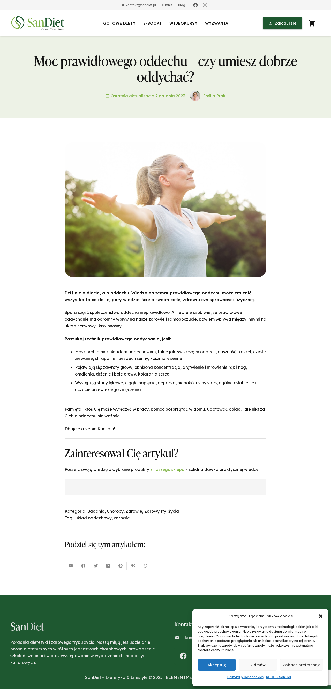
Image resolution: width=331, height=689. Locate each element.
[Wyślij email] (71, 566)
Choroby (115, 511)
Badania (96, 511)
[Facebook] (195, 5)
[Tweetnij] (95, 566)
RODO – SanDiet (278, 677)
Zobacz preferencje (301, 664)
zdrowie (122, 517)
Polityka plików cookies (245, 677)
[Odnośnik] (38, 23)
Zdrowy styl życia (161, 511)
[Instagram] (204, 5)
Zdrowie (134, 511)
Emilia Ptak (214, 95)
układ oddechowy (93, 517)
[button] (320, 616)
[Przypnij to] (120, 566)
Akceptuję (217, 664)
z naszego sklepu (167, 469)
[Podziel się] (83, 566)
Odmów (258, 664)
